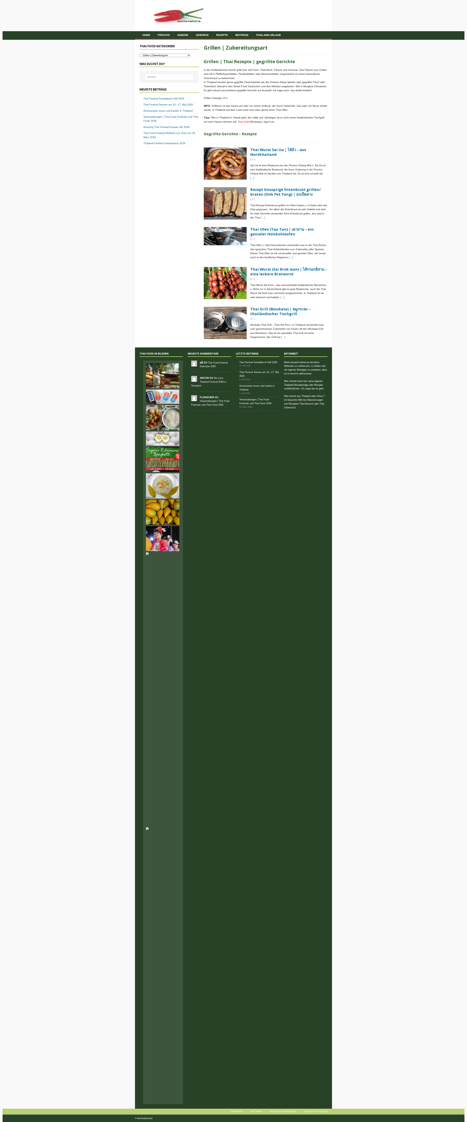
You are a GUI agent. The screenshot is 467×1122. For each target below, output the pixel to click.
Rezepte (222, 35)
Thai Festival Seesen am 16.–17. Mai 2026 (168, 104)
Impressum (237, 1111)
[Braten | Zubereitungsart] (225, 163)
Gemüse (182, 35)
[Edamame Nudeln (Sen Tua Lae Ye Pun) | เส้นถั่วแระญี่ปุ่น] (163, 459)
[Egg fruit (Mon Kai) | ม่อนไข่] (163, 512)
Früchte (164, 35)
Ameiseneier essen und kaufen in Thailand (168, 110)
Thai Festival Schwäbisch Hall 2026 (163, 98)
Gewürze (202, 35)
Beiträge (241, 35)
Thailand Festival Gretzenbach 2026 (164, 143)
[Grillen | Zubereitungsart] (225, 236)
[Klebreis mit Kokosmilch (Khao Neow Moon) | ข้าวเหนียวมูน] (163, 486)
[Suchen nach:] (169, 77)
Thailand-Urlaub (268, 35)
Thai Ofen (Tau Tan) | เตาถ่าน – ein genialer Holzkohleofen (282, 231)
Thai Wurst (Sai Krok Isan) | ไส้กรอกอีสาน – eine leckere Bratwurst (288, 271)
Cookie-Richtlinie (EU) (316, 1111)
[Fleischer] (194, 399)
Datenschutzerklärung (283, 1111)
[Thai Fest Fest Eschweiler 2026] (163, 538)
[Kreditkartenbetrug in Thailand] (163, 397)
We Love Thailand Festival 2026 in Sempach (208, 382)
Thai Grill (243, 121)
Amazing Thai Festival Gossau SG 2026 (166, 127)
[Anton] (194, 379)
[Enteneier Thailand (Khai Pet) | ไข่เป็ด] (163, 439)
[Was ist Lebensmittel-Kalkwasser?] (163, 375)
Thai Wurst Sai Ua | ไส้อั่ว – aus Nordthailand (278, 152)
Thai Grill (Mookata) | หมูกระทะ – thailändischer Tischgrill (280, 311)
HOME (146, 35)
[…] (252, 177)
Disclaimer (256, 1111)
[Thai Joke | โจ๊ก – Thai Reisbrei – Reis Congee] (163, 417)
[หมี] (194, 364)
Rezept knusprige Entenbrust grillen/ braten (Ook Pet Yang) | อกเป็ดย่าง (285, 192)
